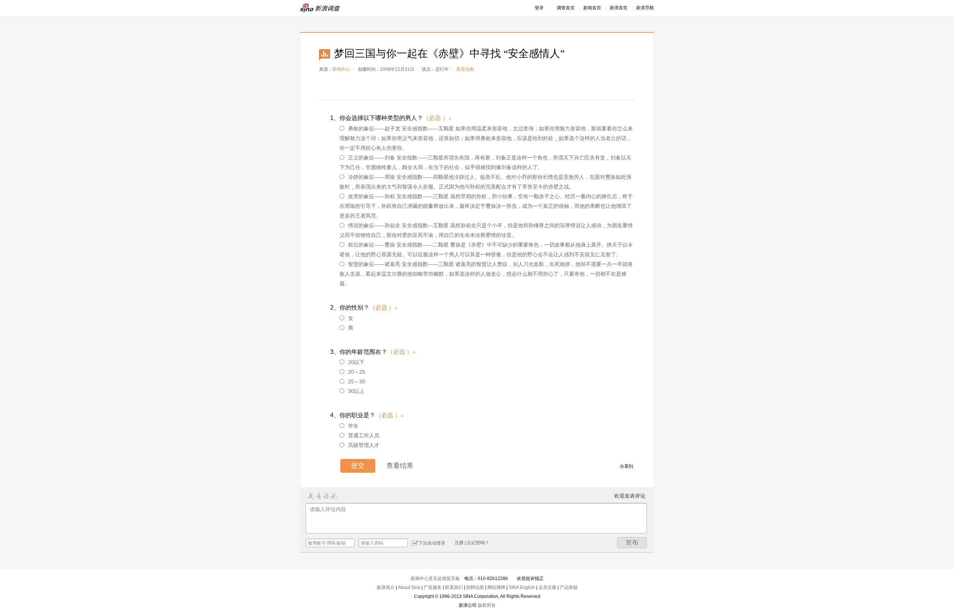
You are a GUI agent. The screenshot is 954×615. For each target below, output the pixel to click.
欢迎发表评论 (629, 496)
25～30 (356, 381)
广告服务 (433, 587)
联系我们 (454, 587)
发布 (632, 542)
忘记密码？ (478, 542)
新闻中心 (341, 69)
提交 (357, 465)
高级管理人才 (363, 445)
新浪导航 (645, 7)
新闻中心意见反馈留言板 (435, 578)
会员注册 (547, 587)
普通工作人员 (363, 435)
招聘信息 (475, 587)
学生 (353, 426)
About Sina (409, 587)
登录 (539, 7)
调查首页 (566, 7)
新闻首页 (592, 7)
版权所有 (487, 605)
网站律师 (496, 587)
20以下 (356, 362)
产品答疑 (569, 587)
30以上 (356, 391)
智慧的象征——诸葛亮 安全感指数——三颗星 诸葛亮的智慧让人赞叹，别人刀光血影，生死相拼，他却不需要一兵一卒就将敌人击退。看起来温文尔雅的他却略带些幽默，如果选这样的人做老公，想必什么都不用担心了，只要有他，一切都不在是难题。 (486, 273)
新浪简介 (386, 587)
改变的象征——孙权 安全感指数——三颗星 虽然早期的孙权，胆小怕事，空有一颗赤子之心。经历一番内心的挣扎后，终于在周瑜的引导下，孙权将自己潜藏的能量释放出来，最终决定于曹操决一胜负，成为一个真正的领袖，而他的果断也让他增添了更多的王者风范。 (486, 206)
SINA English (522, 587)
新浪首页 (619, 7)
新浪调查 (320, 8)
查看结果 (465, 69)
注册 (459, 542)
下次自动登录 (431, 543)
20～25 (356, 372)
